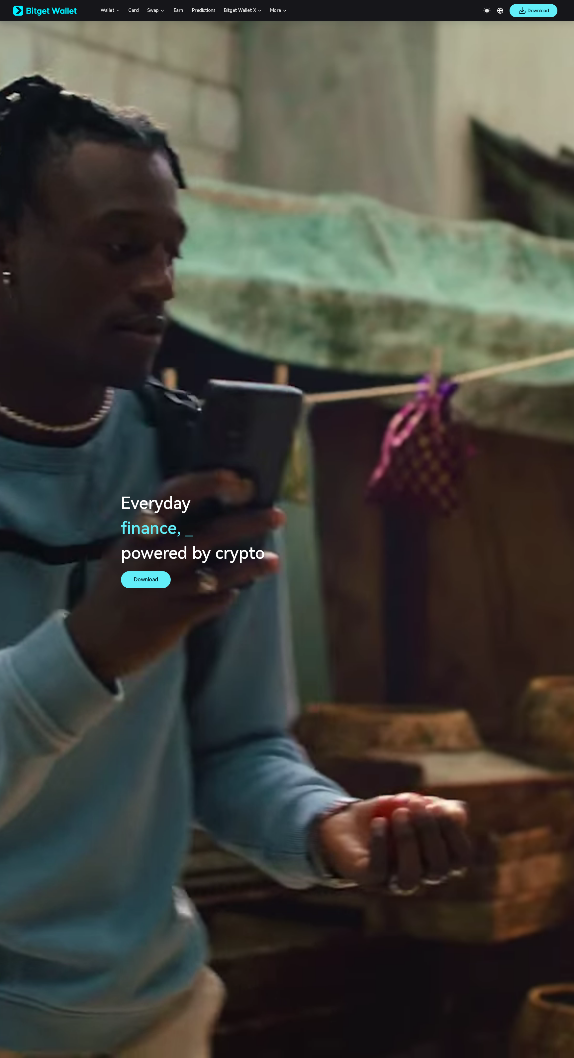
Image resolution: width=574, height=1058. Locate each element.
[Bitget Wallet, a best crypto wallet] (53, 11)
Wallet (107, 10)
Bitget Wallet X (240, 10)
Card (133, 10)
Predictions (204, 10)
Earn (178, 10)
